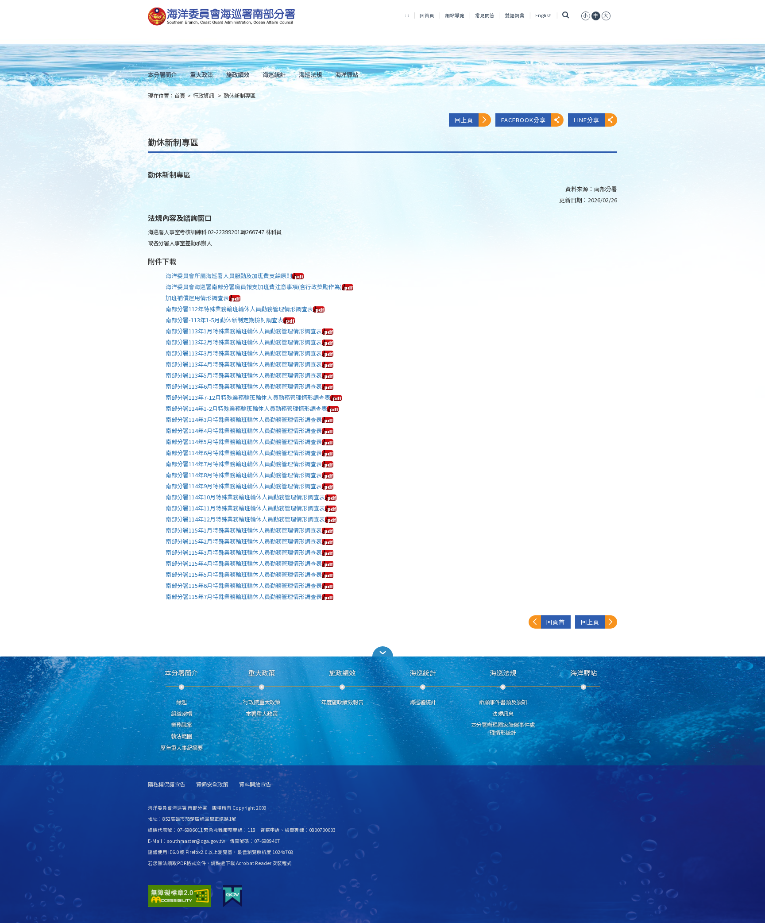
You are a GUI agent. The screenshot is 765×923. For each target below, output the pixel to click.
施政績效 (237, 74)
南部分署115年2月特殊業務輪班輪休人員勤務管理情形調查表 (244, 541)
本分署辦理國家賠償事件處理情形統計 (503, 729)
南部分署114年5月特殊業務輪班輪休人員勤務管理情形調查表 (244, 441)
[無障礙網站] (179, 896)
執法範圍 (181, 736)
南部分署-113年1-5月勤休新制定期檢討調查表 (224, 320)
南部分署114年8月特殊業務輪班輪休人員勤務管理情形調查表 (244, 475)
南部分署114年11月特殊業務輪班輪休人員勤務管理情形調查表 (245, 508)
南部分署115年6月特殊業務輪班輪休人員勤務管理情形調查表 (244, 585)
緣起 (181, 702)
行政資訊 (204, 96)
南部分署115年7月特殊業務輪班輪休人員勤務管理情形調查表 (244, 596)
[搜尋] (565, 15)
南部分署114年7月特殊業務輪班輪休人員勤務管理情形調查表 (244, 464)
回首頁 (427, 15)
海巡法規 (310, 74)
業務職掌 (181, 725)
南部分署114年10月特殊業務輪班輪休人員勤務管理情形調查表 (245, 497)
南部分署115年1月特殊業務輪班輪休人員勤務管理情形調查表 (244, 530)
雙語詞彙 (515, 15)
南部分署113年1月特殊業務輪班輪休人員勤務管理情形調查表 (244, 331)
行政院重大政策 (261, 702)
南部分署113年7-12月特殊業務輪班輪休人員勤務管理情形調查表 (248, 397)
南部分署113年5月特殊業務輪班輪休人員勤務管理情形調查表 (244, 375)
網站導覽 (454, 15)
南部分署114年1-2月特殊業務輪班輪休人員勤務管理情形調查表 (246, 408)
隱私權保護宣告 (166, 784)
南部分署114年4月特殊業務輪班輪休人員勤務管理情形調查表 (244, 430)
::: (407, 15)
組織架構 (181, 714)
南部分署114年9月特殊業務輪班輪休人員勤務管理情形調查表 (244, 486)
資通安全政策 (212, 784)
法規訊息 (503, 714)
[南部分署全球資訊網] (221, 17)
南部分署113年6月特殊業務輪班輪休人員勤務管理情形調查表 (244, 386)
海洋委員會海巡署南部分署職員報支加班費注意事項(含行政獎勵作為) (254, 286)
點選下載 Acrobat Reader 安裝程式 (254, 863)
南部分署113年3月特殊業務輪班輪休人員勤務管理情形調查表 (244, 353)
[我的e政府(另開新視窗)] (232, 896)
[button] (382, 651)
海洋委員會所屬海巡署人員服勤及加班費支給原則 (229, 275)
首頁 (179, 96)
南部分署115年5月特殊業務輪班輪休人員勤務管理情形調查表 (244, 574)
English (543, 15)
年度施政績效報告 (342, 702)
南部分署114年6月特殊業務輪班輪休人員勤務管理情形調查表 (244, 452)
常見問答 (485, 15)
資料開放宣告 (255, 784)
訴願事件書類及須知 (503, 702)
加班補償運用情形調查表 (197, 298)
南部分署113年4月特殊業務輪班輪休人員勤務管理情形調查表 (244, 364)
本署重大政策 (262, 714)
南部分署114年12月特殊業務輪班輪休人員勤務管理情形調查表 (245, 519)
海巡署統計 (423, 702)
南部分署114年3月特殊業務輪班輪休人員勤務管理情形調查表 (244, 419)
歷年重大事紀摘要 (181, 748)
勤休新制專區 (239, 96)
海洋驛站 (346, 74)
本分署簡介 (162, 74)
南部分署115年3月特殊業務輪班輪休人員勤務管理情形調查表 (244, 552)
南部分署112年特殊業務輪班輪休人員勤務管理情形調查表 (239, 309)
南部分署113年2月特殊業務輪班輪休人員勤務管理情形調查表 (244, 342)
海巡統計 (274, 74)
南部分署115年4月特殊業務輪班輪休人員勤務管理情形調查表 (244, 563)
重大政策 (201, 74)
